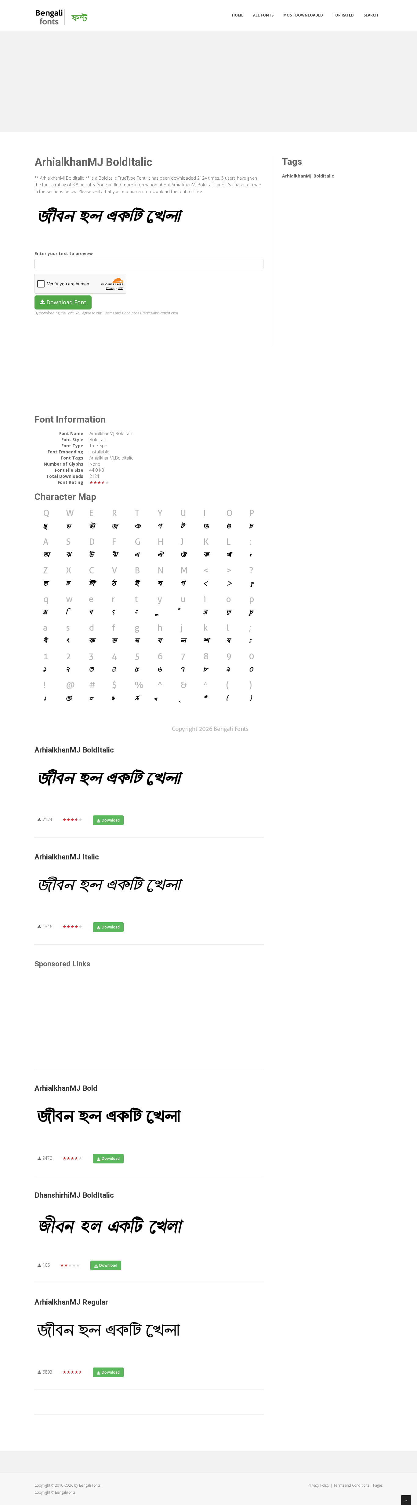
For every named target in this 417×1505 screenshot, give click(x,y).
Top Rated (343, 15)
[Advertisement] (208, 80)
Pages (378, 1485)
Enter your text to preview (63, 253)
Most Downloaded (303, 15)
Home (237, 15)
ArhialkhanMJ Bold (65, 1088)
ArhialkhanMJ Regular (71, 1302)
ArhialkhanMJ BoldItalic (74, 750)
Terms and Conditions (351, 1485)
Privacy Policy (318, 1485)
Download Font (65, 302)
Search (371, 15)
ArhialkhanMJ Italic (66, 857)
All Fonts (263, 15)
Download (111, 820)
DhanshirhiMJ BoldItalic (74, 1195)
